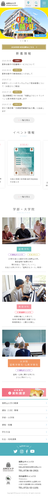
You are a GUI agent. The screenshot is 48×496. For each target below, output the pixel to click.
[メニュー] (44, 4)
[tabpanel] (24, 23)
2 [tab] (23, 41)
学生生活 (6, 431)
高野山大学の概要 (10, 403)
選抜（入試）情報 (10, 410)
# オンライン (33, 255)
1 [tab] (20, 41)
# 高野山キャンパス (16, 255)
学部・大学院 (8, 417)
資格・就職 (7, 424)
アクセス (28, 6)
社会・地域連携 (9, 439)
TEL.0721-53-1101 (29, 487)
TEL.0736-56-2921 (29, 470)
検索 (36, 6)
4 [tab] (27, 41)
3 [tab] (25, 41)
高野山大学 (9, 3)
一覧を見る (25, 120)
